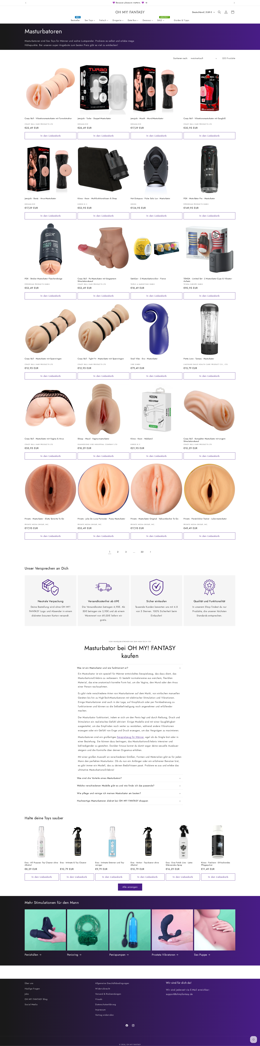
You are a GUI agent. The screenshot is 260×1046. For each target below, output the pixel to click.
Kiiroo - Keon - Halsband (141, 439)
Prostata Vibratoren (163, 955)
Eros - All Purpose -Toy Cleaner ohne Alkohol (41, 864)
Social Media (31, 1004)
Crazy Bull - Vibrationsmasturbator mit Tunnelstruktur (48, 118)
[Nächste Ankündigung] (234, 3)
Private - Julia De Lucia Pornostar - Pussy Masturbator (101, 519)
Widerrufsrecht (102, 988)
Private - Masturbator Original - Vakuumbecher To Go (154, 519)
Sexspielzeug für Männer (130, 737)
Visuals (98, 999)
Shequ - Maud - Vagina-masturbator (93, 439)
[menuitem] (76, 20)
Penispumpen (117, 955)
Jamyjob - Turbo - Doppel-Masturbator (94, 118)
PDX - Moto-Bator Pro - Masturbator (199, 198)
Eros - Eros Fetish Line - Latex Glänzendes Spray (179, 864)
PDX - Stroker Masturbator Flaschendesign (43, 278)
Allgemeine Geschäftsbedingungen (112, 983)
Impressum (100, 1009)
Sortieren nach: (180, 58)
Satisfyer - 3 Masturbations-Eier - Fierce (148, 278)
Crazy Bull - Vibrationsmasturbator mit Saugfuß (205, 118)
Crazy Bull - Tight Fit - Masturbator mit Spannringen (101, 359)
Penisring (72, 955)
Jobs (27, 993)
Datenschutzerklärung (105, 1004)
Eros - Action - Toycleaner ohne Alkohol (145, 864)
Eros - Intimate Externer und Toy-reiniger (109, 864)
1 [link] (109, 551)
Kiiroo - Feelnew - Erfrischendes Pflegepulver (215, 864)
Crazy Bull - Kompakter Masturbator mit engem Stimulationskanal (204, 440)
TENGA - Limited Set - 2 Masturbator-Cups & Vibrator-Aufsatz (208, 280)
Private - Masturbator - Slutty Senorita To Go (44, 519)
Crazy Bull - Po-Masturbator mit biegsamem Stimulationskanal (97, 280)
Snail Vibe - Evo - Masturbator (144, 359)
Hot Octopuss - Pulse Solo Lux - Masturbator (150, 198)
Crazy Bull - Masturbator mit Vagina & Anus (44, 439)
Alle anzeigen (130, 887)
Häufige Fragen (32, 988)
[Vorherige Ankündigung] (25, 3)
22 (142, 551)
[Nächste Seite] (150, 552)
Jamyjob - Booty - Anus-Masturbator (40, 198)
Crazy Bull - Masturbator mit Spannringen (43, 359)
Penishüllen (31, 955)
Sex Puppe (200, 955)
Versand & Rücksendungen (108, 993)
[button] (219, 12)
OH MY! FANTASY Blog (36, 999)
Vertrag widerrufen (104, 1014)
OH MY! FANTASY (134, 1044)
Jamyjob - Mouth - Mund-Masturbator (147, 118)
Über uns (29, 983)
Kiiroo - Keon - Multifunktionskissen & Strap (97, 198)
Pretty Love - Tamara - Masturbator (199, 359)
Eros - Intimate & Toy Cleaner (73, 862)
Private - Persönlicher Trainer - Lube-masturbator (205, 519)
